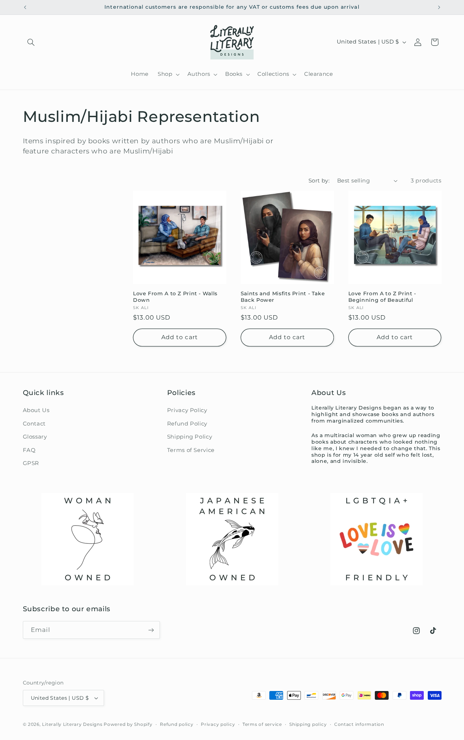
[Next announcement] (439, 7)
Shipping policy (308, 724)
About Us (36, 410)
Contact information (359, 724)
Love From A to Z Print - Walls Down (175, 297)
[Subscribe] (150, 630)
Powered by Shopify (128, 724)
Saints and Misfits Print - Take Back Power (283, 297)
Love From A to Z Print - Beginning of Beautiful (382, 297)
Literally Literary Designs (72, 724)
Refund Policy (187, 423)
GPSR (31, 463)
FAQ (29, 450)
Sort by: (319, 180)
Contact (34, 423)
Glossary (35, 436)
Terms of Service (191, 450)
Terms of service (262, 724)
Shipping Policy (189, 436)
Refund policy (177, 724)
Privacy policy (218, 724)
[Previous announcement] (25, 7)
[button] (31, 42)
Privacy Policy (187, 410)
